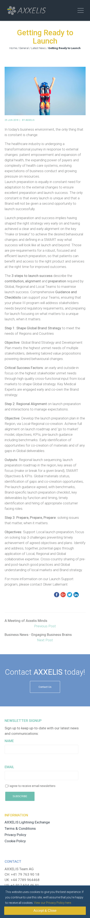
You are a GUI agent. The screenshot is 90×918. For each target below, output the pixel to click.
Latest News (38, 48)
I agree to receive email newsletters (32, 786)
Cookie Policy (15, 841)
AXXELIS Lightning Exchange (27, 822)
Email (9, 767)
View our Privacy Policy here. (53, 902)
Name (9, 741)
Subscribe (20, 796)
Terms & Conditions (20, 828)
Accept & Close (45, 910)
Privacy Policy (15, 835)
